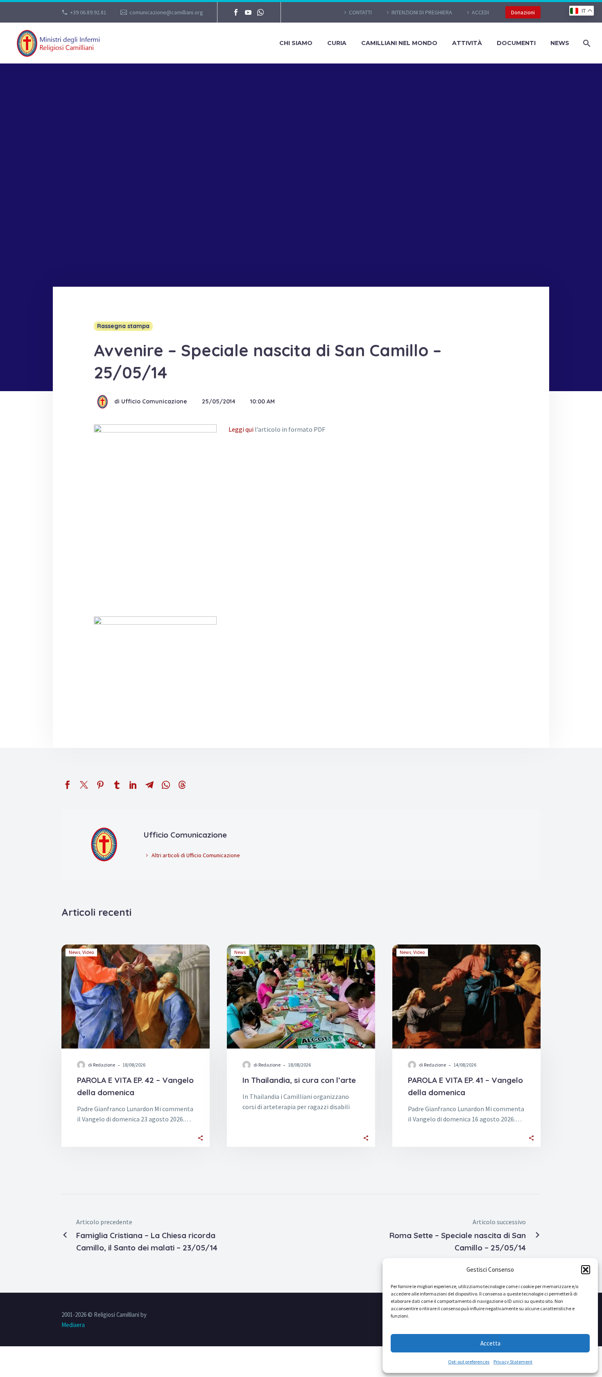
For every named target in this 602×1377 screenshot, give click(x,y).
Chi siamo (295, 43)
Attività (467, 43)
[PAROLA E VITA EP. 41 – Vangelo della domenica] (466, 996)
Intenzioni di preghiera (422, 12)
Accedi (480, 12)
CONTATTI (360, 12)
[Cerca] (586, 43)
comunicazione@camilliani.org (166, 12)
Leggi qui (241, 429)
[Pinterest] (100, 785)
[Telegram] (149, 785)
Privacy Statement (512, 1362)
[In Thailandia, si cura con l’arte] (301, 996)
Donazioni (523, 12)
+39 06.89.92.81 (88, 12)
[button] (586, 1270)
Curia (336, 43)
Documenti (516, 43)
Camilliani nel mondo (399, 43)
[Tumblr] (117, 785)
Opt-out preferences (468, 1362)
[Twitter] (84, 785)
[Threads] (182, 785)
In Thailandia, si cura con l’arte (299, 1080)
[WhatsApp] (260, 12)
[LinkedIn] (133, 785)
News (559, 43)
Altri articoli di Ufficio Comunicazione (196, 855)
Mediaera (73, 1325)
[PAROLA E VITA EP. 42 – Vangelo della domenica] (135, 996)
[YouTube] (248, 12)
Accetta (490, 1343)
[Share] (200, 1137)
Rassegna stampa (123, 326)
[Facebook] (236, 12)
